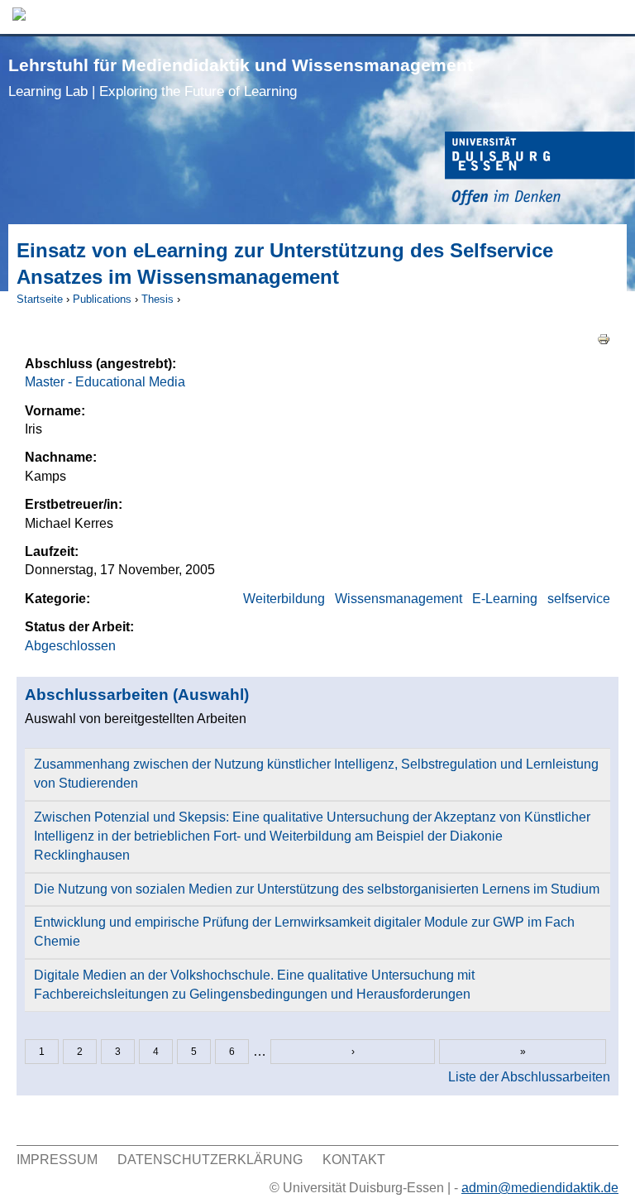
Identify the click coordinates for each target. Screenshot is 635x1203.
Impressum (57, 1160)
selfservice (578, 599)
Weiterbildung (284, 599)
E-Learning (504, 599)
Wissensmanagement (398, 599)
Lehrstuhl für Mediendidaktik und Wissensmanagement (240, 77)
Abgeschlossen (70, 646)
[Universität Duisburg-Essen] (540, 171)
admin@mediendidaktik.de (539, 1188)
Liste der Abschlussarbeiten (529, 1077)
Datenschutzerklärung (210, 1160)
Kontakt (353, 1160)
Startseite (40, 299)
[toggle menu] (614, 17)
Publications (102, 299)
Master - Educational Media (105, 382)
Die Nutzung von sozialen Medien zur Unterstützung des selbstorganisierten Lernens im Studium (316, 889)
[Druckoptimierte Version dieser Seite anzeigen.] (603, 339)
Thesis (157, 299)
